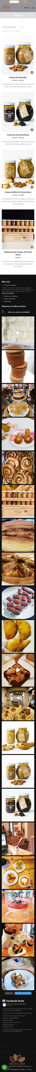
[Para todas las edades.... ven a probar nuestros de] (18, 940)
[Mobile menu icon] (33, 8)
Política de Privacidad (8, 293)
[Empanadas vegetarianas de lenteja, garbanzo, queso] (18, 872)
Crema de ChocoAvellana (18, 135)
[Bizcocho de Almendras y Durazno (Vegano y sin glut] (18, 973)
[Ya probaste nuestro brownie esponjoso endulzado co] (18, 670)
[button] (4, 1067)
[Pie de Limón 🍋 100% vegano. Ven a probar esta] (18, 400)
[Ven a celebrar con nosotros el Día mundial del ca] (18, 602)
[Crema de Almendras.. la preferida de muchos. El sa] (18, 771)
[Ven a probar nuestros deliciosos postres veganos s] (18, 703)
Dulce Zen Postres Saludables (16, 1004)
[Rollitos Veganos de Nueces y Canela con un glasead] (18, 467)
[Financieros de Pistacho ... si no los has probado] (18, 569)
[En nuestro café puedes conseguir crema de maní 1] (18, 737)
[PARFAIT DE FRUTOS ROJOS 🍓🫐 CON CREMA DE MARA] (18, 906)
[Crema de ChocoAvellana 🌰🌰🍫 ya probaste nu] (18, 805)
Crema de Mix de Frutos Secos (18, 192)
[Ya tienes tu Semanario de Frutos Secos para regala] (18, 501)
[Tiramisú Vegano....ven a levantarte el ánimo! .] (18, 535)
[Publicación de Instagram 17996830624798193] (18, 332)
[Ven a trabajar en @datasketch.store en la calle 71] (18, 838)
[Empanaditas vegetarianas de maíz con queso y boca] (18, 636)
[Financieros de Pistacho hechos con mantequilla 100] (18, 434)
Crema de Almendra (18, 77)
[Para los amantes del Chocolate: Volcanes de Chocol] (18, 366)
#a (3, 1047)
